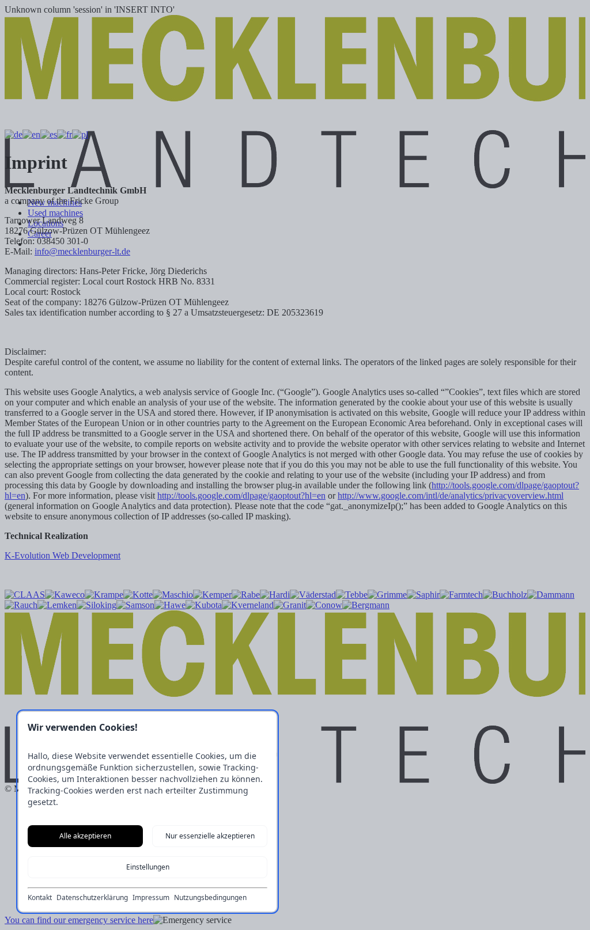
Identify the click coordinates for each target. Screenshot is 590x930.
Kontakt (40, 897)
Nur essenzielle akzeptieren (210, 836)
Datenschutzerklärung (92, 897)
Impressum (151, 897)
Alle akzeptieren (85, 836)
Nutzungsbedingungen (210, 897)
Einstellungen (147, 867)
